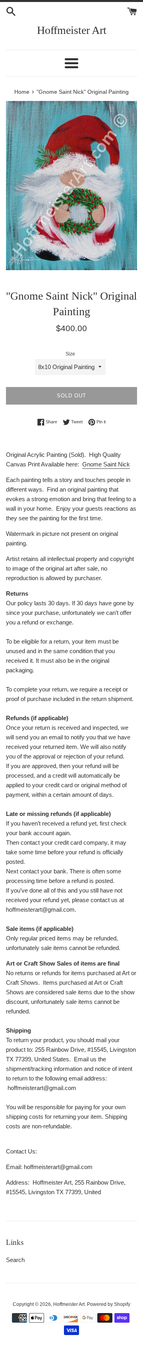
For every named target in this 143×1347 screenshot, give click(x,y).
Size (70, 354)
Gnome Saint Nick (106, 464)
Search (15, 1259)
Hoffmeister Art (71, 30)
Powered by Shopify (108, 1304)
